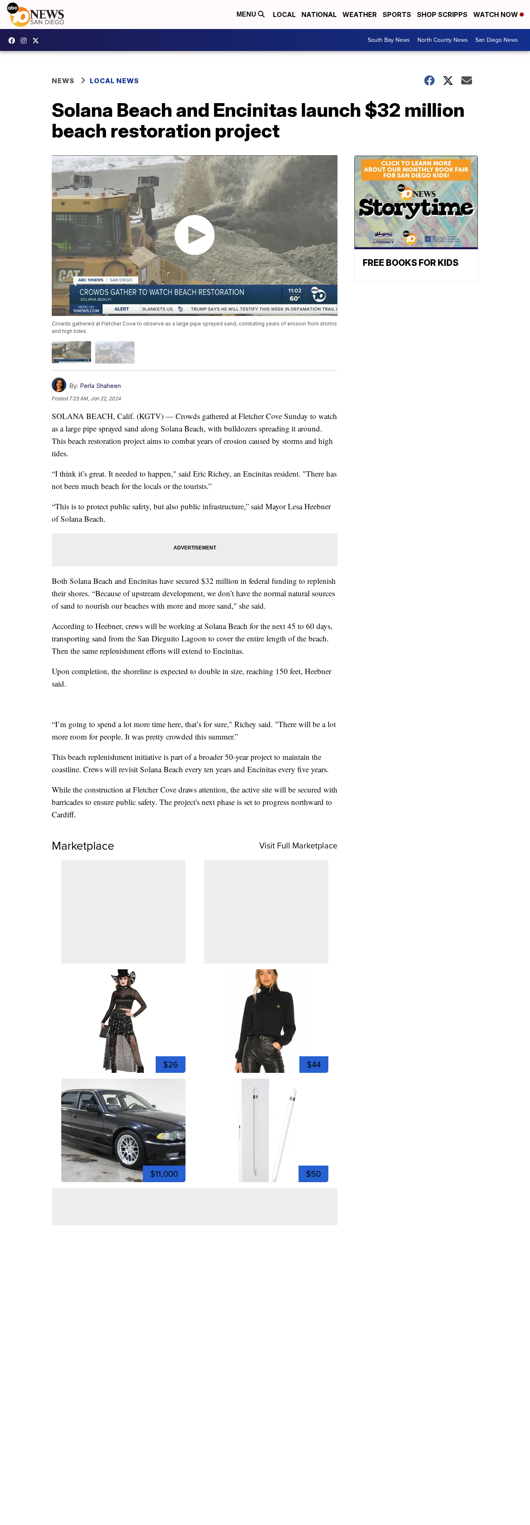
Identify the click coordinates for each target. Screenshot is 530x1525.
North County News (442, 40)
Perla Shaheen (100, 386)
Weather (359, 14)
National (319, 14)
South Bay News (389, 40)
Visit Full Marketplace (298, 845)
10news (37, 40)
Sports (397, 14)
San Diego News (496, 40)
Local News (114, 81)
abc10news (13, 40)
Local (284, 14)
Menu (247, 14)
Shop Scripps (442, 14)
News (63, 81)
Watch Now (496, 14)
